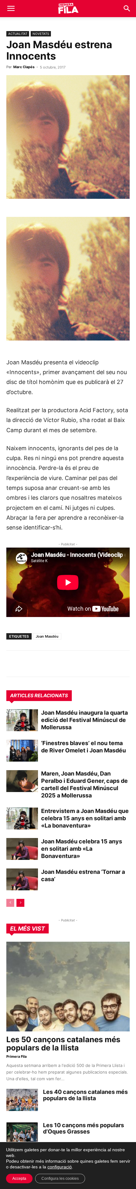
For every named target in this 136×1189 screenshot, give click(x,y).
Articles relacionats (39, 695)
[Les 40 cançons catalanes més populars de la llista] (22, 1100)
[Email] (71, 663)
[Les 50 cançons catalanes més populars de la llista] (68, 986)
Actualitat (17, 34)
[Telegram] (27, 663)
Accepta (19, 1178)
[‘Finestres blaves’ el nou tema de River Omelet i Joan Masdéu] (22, 751)
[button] (11, 8)
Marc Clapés (23, 67)
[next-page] (20, 903)
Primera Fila (16, 1056)
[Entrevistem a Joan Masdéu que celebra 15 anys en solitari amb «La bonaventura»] (22, 818)
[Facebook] (56, 663)
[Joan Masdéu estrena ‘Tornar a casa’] (22, 879)
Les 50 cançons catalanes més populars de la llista (63, 1043)
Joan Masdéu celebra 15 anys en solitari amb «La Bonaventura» (81, 848)
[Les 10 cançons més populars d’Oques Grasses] (22, 1133)
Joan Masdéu (47, 636)
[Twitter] (41, 663)
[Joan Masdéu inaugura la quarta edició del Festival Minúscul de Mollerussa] (22, 720)
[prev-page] (10, 903)
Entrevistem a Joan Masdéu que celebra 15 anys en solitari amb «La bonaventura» (85, 818)
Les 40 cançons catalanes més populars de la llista (85, 1094)
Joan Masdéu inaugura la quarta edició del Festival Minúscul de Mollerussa (84, 720)
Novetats (41, 34)
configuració (59, 1166)
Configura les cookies (60, 1178)
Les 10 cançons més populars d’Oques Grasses (83, 1128)
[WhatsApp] (12, 663)
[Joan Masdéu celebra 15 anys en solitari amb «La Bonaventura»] (22, 849)
